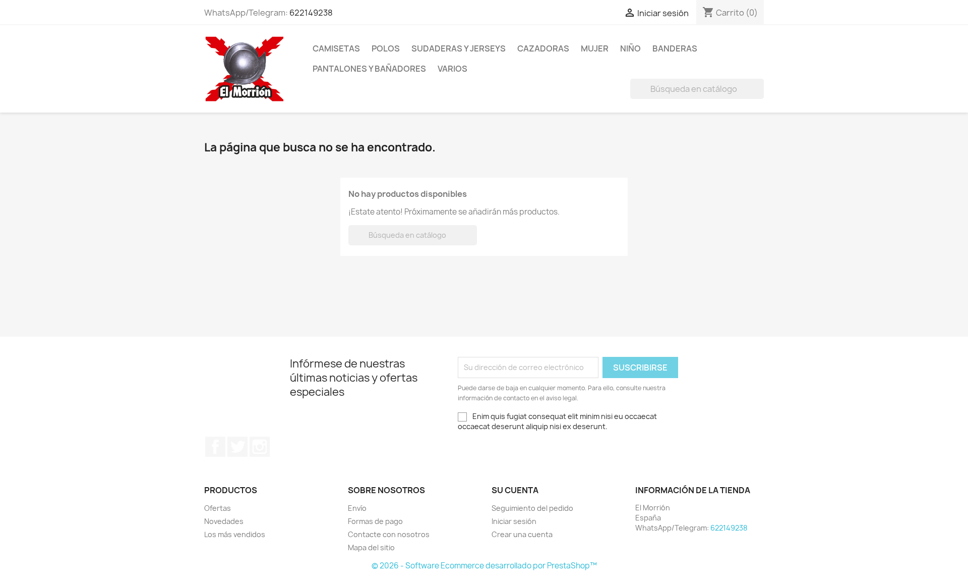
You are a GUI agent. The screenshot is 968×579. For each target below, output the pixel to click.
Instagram (260, 447)
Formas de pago (375, 521)
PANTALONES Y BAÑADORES (369, 68)
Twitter (237, 447)
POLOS (386, 48)
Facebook (215, 447)
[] (760, 95)
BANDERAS (674, 48)
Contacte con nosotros (389, 534)
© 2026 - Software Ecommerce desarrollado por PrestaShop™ (484, 565)
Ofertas (217, 508)
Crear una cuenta (522, 534)
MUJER (595, 48)
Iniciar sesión (514, 521)
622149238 (311, 12)
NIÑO (630, 48)
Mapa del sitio (371, 547)
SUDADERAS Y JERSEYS (458, 48)
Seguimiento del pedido (532, 508)
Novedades (224, 521)
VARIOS (452, 68)
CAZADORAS (543, 48)
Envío (357, 508)
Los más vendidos (234, 534)
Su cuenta (515, 490)
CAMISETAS (336, 48)
